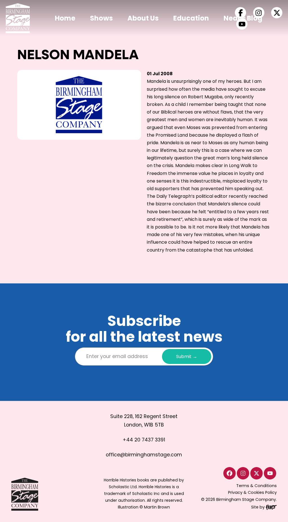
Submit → (186, 356)
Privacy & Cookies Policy (252, 492)
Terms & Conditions (256, 485)
